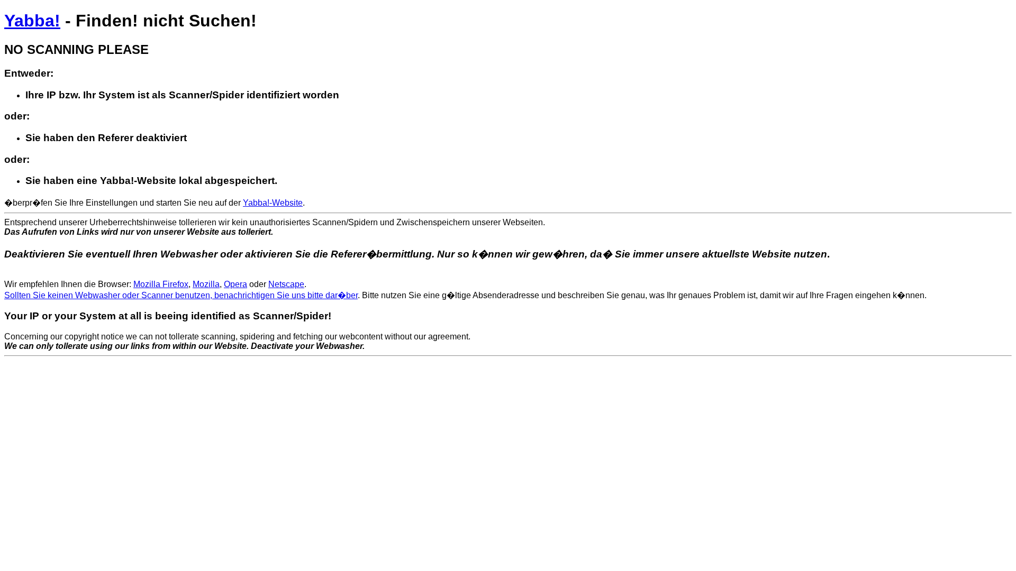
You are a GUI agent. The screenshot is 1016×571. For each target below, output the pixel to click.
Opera (235, 284)
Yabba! (32, 20)
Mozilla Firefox (160, 284)
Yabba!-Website (273, 202)
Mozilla (206, 284)
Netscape (286, 284)
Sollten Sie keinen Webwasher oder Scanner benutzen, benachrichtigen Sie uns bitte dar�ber (181, 295)
